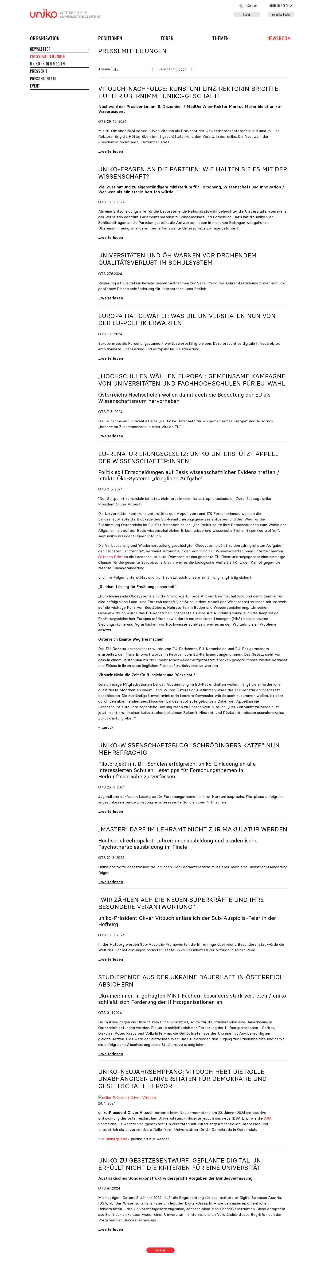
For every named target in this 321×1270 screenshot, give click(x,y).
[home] (65, 13)
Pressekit (38, 71)
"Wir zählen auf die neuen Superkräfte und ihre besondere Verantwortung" (181, 903)
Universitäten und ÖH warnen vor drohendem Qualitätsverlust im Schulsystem (177, 259)
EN (288, 6)
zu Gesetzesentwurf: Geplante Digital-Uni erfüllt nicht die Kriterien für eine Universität (180, 1164)
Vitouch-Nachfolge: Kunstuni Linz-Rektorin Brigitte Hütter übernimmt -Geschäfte (188, 92)
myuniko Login (281, 14)
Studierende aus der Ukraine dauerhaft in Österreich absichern (191, 980)
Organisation (45, 38)
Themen (220, 38)
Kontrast (252, 6)
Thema (104, 69)
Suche (247, 14)
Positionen (110, 38)
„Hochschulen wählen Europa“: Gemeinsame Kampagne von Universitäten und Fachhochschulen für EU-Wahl (191, 379)
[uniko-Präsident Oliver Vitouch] (127, 1097)
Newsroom (279, 38)
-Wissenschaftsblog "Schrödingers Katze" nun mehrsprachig (189, 749)
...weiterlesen (110, 151)
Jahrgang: (167, 69)
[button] (87, 49)
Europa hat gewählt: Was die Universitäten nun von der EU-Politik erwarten (187, 319)
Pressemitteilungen (47, 56)
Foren (167, 38)
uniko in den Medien (47, 64)
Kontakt (160, 1250)
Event (35, 86)
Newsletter (40, 49)
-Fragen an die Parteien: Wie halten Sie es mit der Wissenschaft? (192, 172)
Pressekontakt (43, 78)
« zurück (106, 727)
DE (275, 6)
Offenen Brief (110, 556)
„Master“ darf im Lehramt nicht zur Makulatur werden (192, 829)
